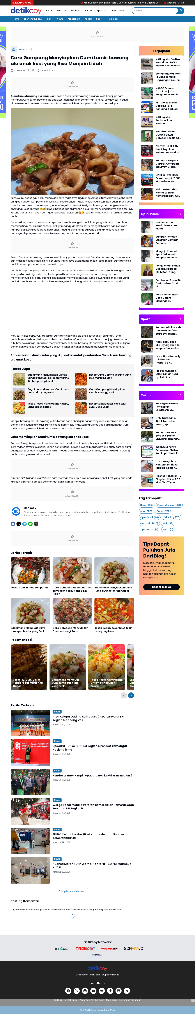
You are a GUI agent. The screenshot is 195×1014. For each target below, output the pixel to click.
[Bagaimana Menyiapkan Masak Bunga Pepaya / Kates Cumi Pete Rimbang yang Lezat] (19, 379)
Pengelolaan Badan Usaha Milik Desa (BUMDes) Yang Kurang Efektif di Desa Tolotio (168, 269)
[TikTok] (110, 991)
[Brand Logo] (61, 948)
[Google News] (102, 991)
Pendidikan (73, 18)
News (60, 18)
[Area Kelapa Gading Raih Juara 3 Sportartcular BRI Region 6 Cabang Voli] (30, 723)
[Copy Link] (36, 524)
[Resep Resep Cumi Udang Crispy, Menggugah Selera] (19, 408)
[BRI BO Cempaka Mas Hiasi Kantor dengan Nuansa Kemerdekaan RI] (30, 841)
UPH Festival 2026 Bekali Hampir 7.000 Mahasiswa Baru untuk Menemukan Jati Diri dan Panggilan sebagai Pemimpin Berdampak (168, 178)
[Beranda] (14, 49)
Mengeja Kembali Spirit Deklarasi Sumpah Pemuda (166, 254)
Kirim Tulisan (117, 10)
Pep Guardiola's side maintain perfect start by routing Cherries (168, 330)
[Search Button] (181, 11)
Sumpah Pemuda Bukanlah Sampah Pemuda (167, 240)
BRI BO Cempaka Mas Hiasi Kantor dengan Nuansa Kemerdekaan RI (88, 836)
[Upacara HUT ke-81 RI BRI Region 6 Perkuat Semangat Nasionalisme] (30, 752)
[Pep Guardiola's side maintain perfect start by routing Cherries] (147, 332)
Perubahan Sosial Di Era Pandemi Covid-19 (168, 283)
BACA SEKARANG (161, 587)
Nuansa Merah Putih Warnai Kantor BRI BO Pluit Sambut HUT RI (92, 865)
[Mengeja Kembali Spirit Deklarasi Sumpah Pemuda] (147, 256)
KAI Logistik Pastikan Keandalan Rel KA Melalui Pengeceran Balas (168, 62)
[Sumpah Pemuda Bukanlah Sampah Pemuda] (147, 241)
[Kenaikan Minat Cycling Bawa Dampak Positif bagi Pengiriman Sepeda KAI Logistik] (147, 136)
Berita (60, 10)
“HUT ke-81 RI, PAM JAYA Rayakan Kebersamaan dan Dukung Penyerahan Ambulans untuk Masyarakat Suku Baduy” (168, 149)
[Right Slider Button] (131, 695)
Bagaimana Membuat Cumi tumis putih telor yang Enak (48, 391)
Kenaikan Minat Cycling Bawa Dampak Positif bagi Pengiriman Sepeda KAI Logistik (168, 135)
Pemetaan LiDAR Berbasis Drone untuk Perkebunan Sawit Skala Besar (167, 435)
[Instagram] (85, 991)
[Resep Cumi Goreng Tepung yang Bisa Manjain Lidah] (81, 379)
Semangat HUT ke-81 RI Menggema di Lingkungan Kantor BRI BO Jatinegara (169, 77)
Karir (49, 18)
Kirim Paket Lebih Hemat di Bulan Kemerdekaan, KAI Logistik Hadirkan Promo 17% (167, 192)
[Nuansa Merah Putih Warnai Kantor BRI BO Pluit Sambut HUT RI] (30, 870)
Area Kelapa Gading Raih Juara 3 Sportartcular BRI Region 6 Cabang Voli (85, 2)
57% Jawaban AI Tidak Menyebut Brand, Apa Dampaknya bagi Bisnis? (166, 421)
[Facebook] (13, 524)
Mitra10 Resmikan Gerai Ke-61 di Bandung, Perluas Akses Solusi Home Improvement (167, 106)
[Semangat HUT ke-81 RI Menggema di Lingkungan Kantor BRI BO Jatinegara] (147, 78)
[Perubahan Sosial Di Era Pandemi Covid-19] (147, 285)
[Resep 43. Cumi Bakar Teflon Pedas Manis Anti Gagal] (29, 667)
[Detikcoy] (26, 11)
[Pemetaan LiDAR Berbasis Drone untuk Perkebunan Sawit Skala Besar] (147, 437)
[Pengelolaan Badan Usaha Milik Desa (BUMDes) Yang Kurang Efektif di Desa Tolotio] (147, 270)
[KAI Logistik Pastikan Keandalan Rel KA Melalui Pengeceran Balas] (147, 64)
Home (49, 10)
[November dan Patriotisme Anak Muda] (147, 227)
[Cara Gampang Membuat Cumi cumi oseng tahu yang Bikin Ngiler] (72, 570)
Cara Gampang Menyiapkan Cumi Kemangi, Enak (107, 391)
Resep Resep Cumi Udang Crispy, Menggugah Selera (48, 405)
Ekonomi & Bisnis (33, 18)
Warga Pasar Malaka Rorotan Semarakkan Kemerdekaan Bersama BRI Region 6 (93, 806)
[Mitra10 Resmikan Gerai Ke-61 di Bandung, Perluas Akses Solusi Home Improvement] (147, 107)
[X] (18, 524)
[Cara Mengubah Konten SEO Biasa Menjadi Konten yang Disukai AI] (147, 466)
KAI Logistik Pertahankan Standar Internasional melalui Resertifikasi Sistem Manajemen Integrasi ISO (169, 120)
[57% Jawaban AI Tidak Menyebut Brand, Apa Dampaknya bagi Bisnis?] (147, 423)
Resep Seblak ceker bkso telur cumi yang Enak (107, 405)
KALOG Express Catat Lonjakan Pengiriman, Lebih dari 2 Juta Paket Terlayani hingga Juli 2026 (169, 91)
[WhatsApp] (30, 524)
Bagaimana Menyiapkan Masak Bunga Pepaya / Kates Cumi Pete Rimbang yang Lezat (48, 378)
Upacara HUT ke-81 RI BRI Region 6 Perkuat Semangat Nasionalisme (90, 747)
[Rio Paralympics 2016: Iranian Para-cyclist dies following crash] (147, 375)
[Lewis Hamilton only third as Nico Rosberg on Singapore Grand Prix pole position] (147, 361)
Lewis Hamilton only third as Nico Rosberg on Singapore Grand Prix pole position (168, 359)
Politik (88, 18)
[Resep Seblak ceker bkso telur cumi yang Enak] (81, 408)
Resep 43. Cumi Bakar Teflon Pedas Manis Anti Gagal (28, 683)
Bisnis (74, 10)
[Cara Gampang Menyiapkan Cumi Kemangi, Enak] (81, 394)
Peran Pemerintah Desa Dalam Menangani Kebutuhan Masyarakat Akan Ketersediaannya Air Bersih (168, 298)
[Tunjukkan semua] (180, 214)
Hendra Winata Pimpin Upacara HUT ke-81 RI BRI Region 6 (92, 775)
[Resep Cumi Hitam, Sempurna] (30, 570)
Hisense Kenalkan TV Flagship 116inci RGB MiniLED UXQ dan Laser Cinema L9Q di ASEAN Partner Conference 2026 (168, 479)
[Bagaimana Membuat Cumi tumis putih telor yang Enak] (19, 394)
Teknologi (112, 18)
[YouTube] (93, 991)
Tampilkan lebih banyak (72, 891)
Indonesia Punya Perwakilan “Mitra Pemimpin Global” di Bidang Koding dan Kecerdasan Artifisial (168, 450)
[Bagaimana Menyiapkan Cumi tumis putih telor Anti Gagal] (114, 570)
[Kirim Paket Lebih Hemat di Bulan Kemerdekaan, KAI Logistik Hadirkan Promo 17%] (147, 194)
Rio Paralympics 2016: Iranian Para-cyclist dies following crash (167, 374)
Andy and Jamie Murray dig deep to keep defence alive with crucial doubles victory (168, 345)
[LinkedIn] (118, 991)
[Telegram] (24, 524)
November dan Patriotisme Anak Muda (166, 225)
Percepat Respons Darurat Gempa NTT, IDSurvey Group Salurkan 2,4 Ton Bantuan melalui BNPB (168, 164)
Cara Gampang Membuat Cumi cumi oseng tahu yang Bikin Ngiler (72, 591)
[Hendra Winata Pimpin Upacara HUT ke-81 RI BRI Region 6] (30, 782)
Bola (87, 10)
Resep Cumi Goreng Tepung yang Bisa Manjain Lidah (110, 376)
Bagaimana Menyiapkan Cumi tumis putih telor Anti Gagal (113, 589)
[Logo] (97, 968)
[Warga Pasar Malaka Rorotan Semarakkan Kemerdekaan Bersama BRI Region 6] (30, 811)
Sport (100, 10)
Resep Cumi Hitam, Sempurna (29, 587)
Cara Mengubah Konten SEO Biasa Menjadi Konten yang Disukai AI (166, 464)
